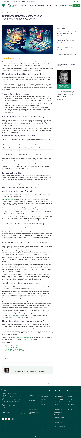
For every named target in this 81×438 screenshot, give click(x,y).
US (61, 5)
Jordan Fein (20, 369)
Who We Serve (32, 5)
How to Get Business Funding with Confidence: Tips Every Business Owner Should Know (66, 54)
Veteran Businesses (58, 401)
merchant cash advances (11, 141)
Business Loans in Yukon (59, 420)
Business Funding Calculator (32, 406)
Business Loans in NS (59, 414)
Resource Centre (70, 404)
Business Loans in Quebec (58, 423)
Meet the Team (70, 407)
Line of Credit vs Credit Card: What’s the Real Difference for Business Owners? (66, 46)
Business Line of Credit (33, 403)
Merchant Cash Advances (32, 394)
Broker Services (70, 394)
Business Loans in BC (59, 409)
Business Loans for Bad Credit (34, 413)
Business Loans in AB (58, 412)
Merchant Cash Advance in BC (13, 347)
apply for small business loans (24, 337)
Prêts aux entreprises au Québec (59, 427)
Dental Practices (44, 396)
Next (49, 384)
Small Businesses (58, 394)
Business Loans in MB (59, 417)
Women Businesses (58, 396)
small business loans (10, 199)
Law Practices (44, 399)
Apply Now (76, 5)
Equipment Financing (33, 409)
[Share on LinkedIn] (7, 359)
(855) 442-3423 (5, 410)
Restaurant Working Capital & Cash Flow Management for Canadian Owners (66, 39)
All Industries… (44, 407)
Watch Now (60, 99)
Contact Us (69, 409)
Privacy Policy (62, 436)
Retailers (43, 404)
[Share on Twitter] (5, 359)
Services (23, 5)
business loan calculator (17, 315)
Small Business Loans (33, 397)
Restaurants (44, 401)
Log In (70, 5)
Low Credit (56, 404)
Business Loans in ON (59, 407)
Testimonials (69, 399)
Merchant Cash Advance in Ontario (14, 349)
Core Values (69, 396)
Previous (6, 384)
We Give (69, 401)
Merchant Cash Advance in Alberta (14, 345)
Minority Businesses (58, 399)
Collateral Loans (32, 400)
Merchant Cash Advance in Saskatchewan (16, 351)
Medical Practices (45, 394)
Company (48, 5)
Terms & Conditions (47, 436)
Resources (41, 5)
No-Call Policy (55, 436)
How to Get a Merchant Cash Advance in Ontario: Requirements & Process (66, 32)
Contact (56, 5)
